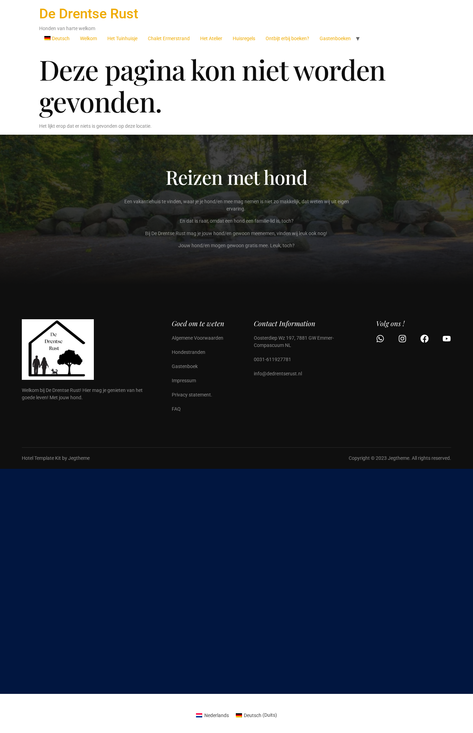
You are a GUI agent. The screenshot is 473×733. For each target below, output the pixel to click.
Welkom (88, 38)
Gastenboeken (335, 38)
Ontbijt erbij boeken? (287, 38)
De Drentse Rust (88, 14)
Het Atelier (211, 38)
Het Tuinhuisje (122, 38)
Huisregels (244, 38)
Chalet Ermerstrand (169, 38)
